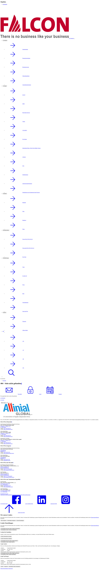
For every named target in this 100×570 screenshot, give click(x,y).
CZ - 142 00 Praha (3, 491)
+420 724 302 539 (6, 485)
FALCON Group (5, 258)
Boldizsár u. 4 (3, 451)
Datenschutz (16, 494)
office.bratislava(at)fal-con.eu (8, 477)
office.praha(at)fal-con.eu (8, 486)
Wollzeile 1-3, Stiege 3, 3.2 (5, 426)
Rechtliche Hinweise (22, 494)
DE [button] (3, 331)
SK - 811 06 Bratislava (4, 467)
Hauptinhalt (5, 4)
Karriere (4, 312)
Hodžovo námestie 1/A (4, 466)
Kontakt (60, 394)
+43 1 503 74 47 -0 (7, 428)
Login (40, 394)
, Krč (9, 483)
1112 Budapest (3, 450)
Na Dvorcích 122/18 (4, 483)
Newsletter (20, 394)
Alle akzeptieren (3, 520)
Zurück (2, 566)
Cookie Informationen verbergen (6, 538)
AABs (5, 494)
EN (23, 341)
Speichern (6, 566)
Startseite (4, 380)
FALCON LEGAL (6, 230)
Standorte (4, 193)
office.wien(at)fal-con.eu (7, 429)
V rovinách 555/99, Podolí (5, 490)
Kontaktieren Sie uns (4, 493)
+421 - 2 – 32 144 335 (7, 468)
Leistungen (5, 40)
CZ (23, 350)
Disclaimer (28, 494)
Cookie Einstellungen (20, 520)
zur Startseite (2, 398)
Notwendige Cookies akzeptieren (14, 566)
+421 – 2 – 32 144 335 (7, 476)
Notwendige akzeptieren (11, 520)
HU (23, 367)
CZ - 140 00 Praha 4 (4, 484)
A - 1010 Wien (3, 427)
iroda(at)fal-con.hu (6, 460)
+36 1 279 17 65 (6, 452)
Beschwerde (12, 494)
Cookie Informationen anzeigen (6, 536)
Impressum (2, 494)
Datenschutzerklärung (95, 517)
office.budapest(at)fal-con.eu (8, 453)
